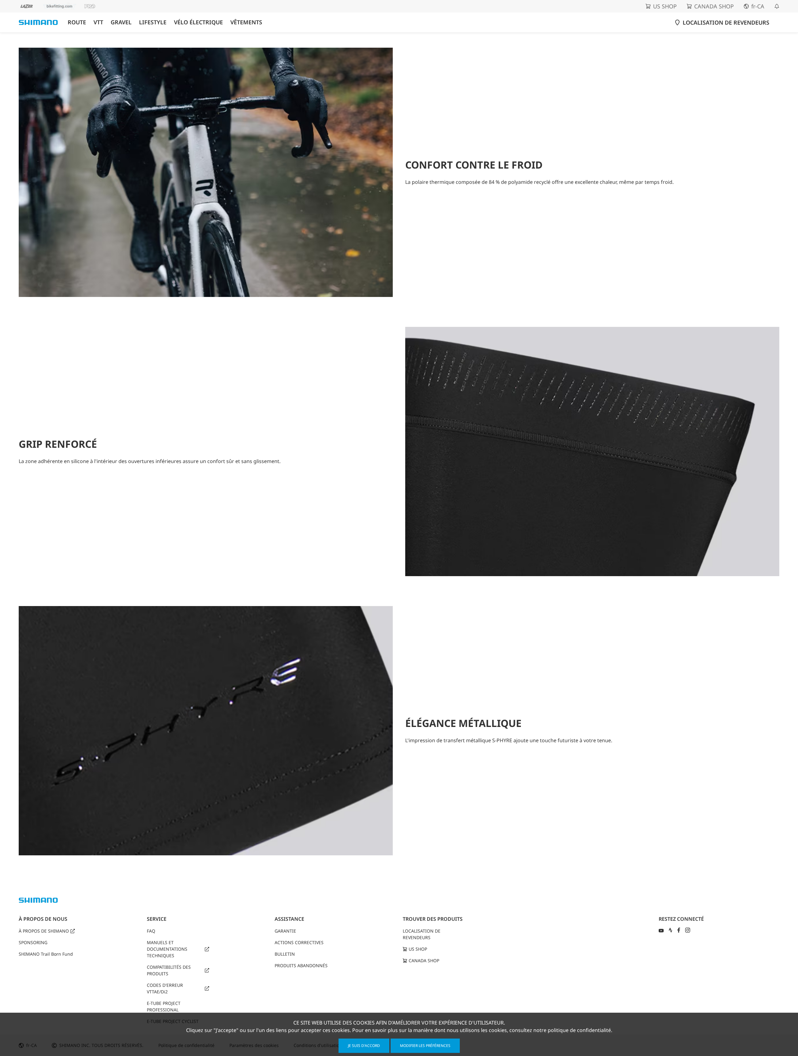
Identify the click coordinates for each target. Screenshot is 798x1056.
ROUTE (77, 22)
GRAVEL (121, 22)
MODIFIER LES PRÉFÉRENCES (425, 1045)
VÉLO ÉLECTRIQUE (198, 22)
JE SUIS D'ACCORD (364, 1045)
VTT (98, 22)
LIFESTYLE (152, 22)
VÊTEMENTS (246, 22)
